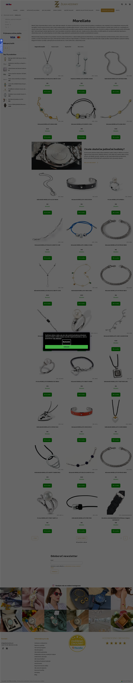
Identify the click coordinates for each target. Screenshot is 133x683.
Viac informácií (57, 338)
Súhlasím (66, 347)
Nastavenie (66, 342)
